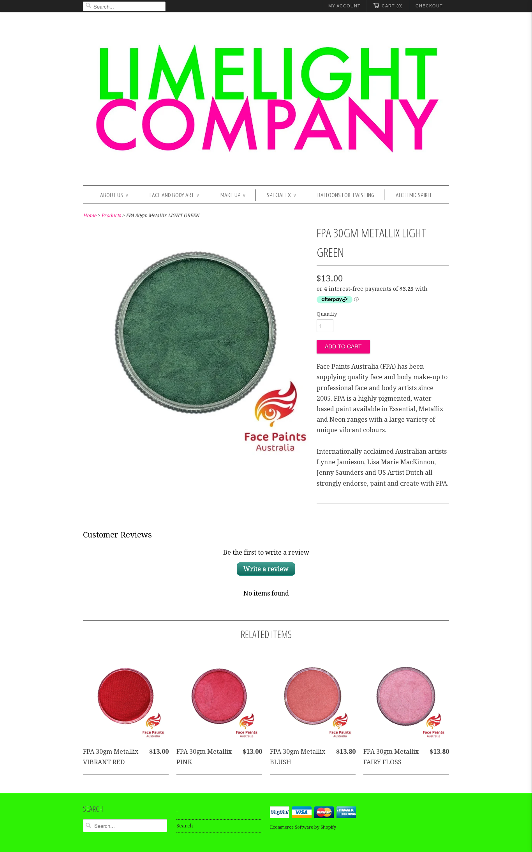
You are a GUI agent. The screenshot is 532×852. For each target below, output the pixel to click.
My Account (344, 6)
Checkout (429, 6)
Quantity (327, 314)
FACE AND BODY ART (174, 195)
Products (111, 215)
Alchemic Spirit (414, 195)
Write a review (266, 569)
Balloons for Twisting (345, 195)
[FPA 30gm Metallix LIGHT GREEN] (196, 452)
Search (184, 826)
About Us (114, 195)
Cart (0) (392, 6)
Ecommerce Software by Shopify (303, 827)
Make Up (232, 195)
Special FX (281, 195)
